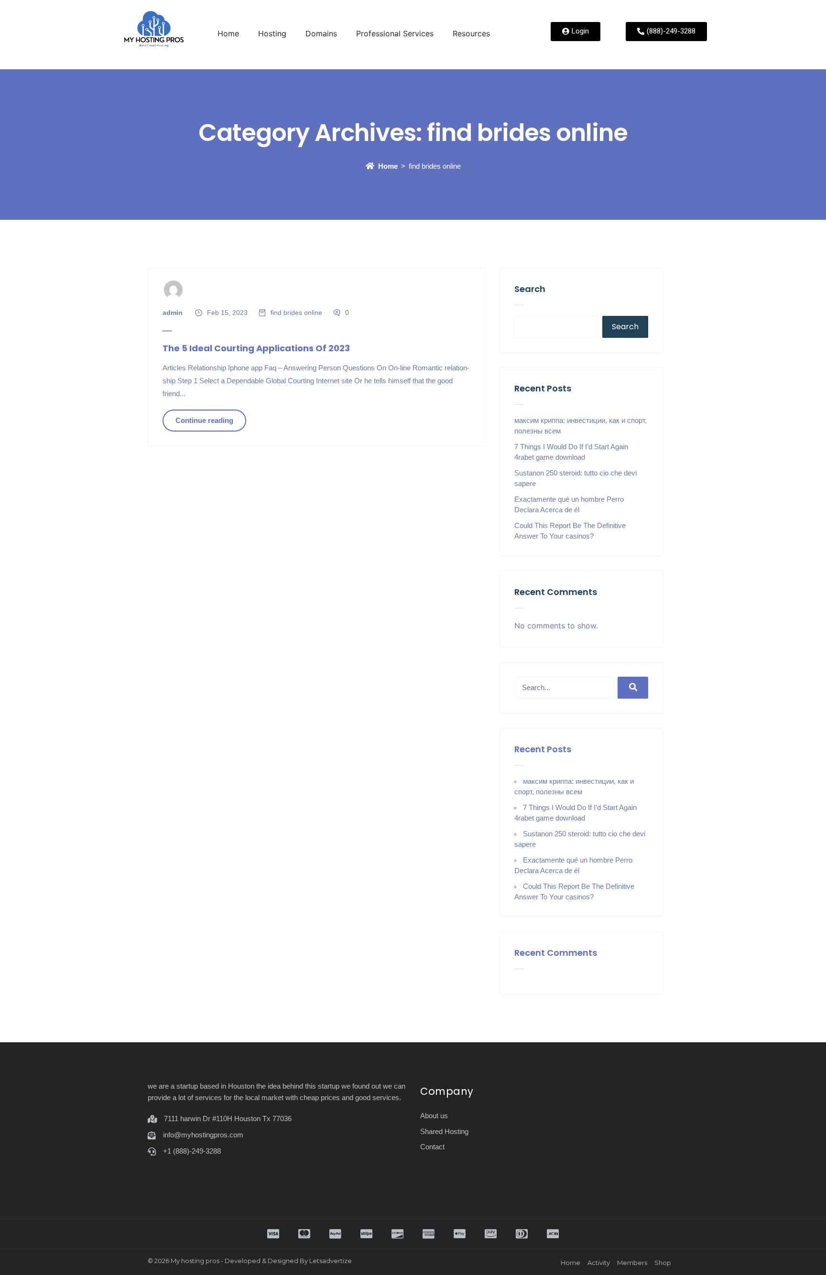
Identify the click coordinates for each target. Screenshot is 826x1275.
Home (228, 33)
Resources (471, 33)
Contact (432, 1147)
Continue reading (204, 420)
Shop (662, 1262)
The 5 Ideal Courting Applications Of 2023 (256, 348)
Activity (598, 1262)
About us (434, 1116)
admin (173, 312)
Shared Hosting (444, 1131)
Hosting (272, 33)
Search (529, 289)
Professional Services (395, 33)
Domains (321, 33)
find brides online (296, 312)
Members (632, 1262)
